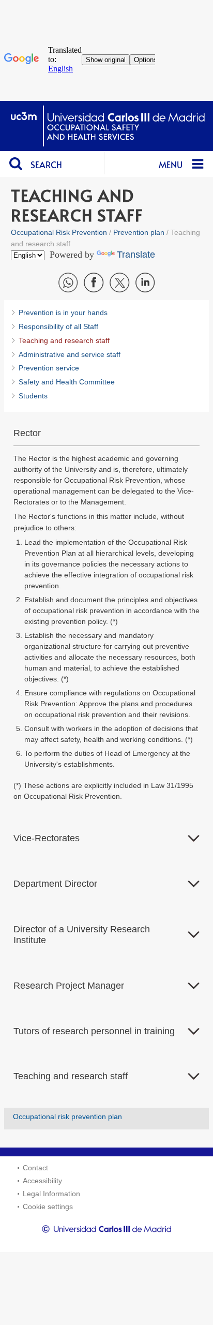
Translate (136, 254)
